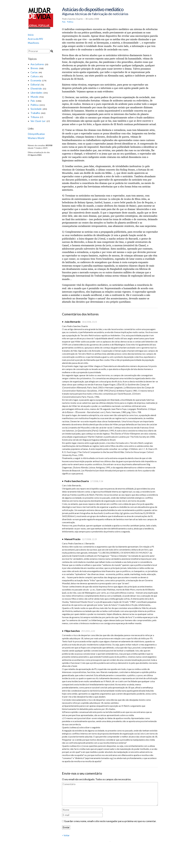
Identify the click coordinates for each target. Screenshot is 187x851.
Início (31, 34)
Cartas (34, 72)
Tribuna (35, 117)
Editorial (35, 84)
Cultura (35, 76)
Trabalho (35, 113)
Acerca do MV (35, 38)
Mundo (34, 96)
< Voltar (66, 835)
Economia (36, 80)
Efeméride (36, 88)
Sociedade (36, 108)
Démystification (36, 134)
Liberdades (36, 92)
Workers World (36, 138)
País (33, 100)
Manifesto (33, 42)
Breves (34, 68)
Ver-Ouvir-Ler (38, 121)
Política (34, 104)
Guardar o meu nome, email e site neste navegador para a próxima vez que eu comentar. (110, 821)
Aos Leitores (37, 64)
